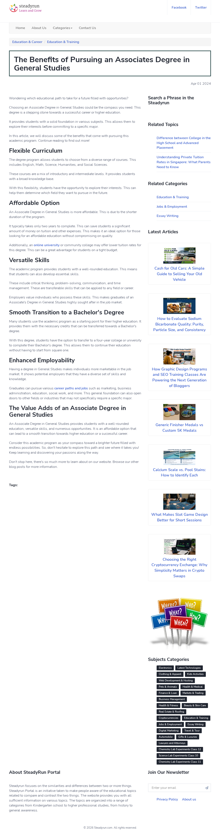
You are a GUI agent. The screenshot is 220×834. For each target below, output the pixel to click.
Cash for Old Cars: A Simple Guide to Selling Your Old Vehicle (179, 274)
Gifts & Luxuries (187, 737)
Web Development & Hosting (176, 680)
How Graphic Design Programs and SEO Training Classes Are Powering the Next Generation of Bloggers (179, 377)
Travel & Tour (192, 730)
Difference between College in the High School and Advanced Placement (184, 143)
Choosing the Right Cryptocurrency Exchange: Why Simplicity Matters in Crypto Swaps (179, 568)
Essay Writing (168, 215)
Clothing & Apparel (170, 674)
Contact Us (87, 28)
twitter (201, 7)
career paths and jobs (71, 388)
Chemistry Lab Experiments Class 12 (180, 749)
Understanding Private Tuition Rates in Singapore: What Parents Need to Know (184, 162)
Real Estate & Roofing (171, 711)
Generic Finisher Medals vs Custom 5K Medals (179, 427)
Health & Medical (193, 686)
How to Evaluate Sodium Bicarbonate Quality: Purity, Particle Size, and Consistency (179, 324)
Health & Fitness (168, 705)
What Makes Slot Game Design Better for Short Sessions (179, 517)
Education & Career (27, 42)
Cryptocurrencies (168, 718)
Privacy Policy (167, 799)
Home (20, 28)
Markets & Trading (193, 693)
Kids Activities (195, 674)
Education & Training (63, 42)
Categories (61, 28)
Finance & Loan (168, 693)
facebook (179, 7)
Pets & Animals (168, 686)
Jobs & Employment (172, 206)
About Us (39, 28)
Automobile (166, 737)
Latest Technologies (189, 668)
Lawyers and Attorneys (172, 743)
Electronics (165, 668)
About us (189, 799)
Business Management (172, 699)
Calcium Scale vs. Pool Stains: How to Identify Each (179, 472)
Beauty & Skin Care (195, 705)
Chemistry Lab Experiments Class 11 (180, 761)
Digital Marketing (169, 730)
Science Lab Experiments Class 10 (178, 755)
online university (47, 245)
